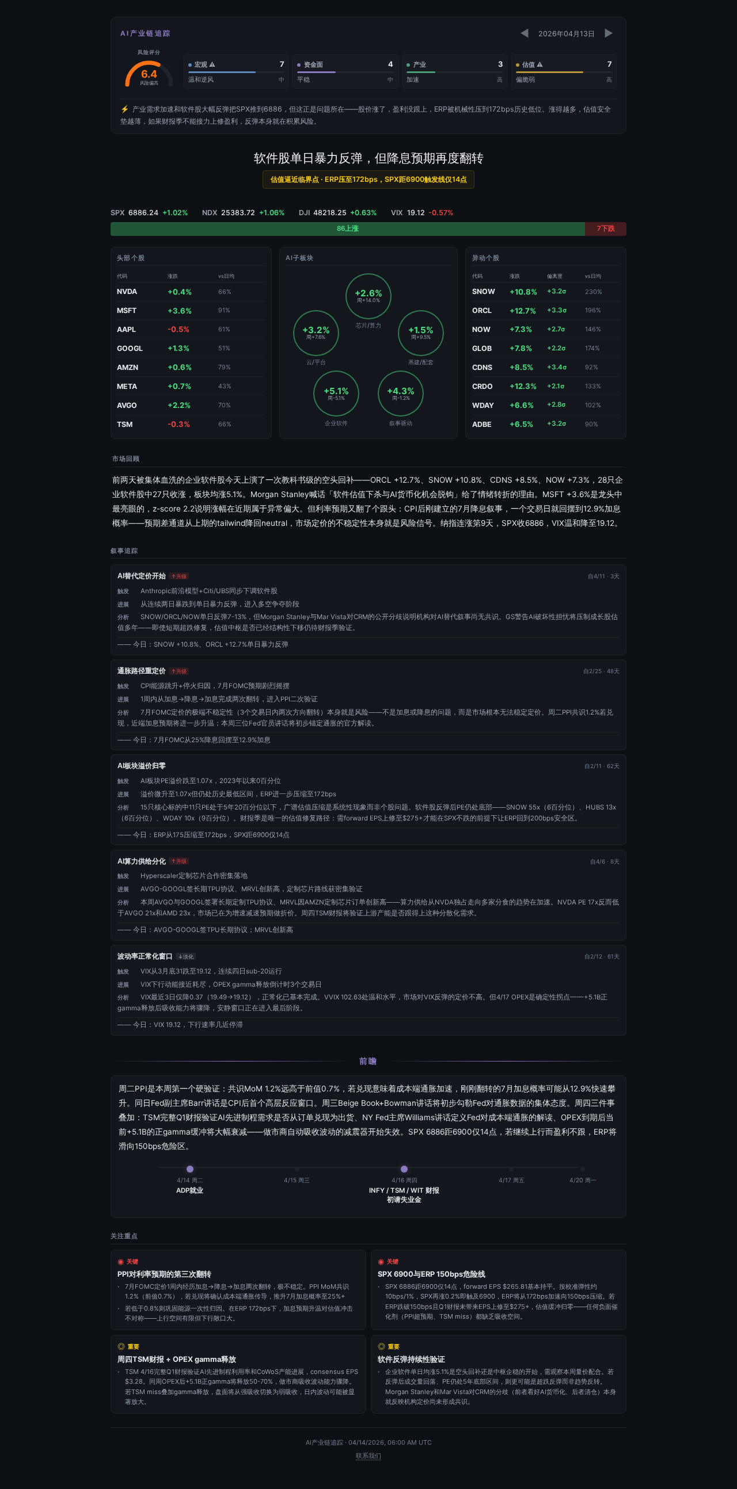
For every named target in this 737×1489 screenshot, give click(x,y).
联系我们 (368, 1456)
